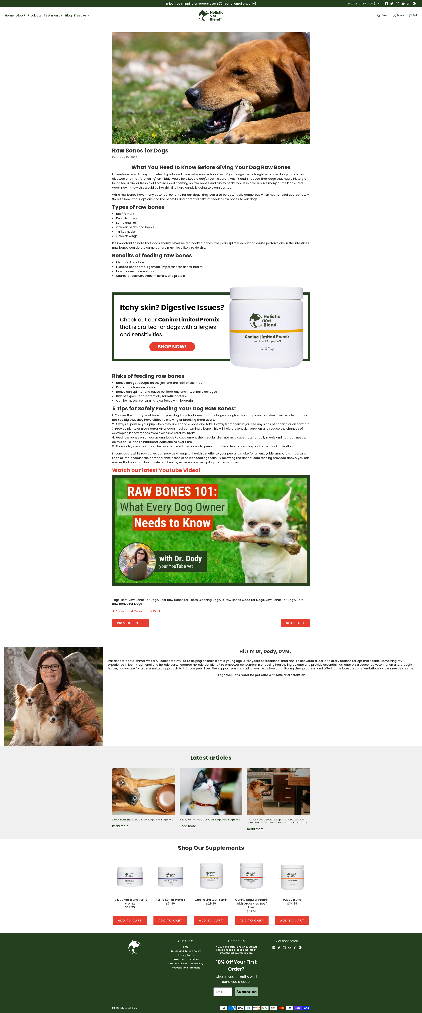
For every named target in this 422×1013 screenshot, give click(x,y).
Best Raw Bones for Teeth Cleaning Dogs (190, 600)
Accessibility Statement (186, 967)
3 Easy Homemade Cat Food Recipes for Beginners (210, 819)
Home (9, 15)
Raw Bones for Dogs (280, 600)
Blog (68, 15)
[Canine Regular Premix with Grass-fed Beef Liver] (251, 876)
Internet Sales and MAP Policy (185, 963)
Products (34, 15)
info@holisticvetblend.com (236, 953)
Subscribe (246, 992)
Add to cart (130, 920)
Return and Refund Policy (186, 951)
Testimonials (53, 15)
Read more (120, 826)
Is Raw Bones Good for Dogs (243, 600)
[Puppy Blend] (292, 876)
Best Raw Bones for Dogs (139, 600)
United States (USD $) (361, 3)
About (20, 15)
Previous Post (130, 623)
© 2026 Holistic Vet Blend (124, 1008)
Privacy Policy (186, 955)
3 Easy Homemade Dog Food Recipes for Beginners (142, 819)
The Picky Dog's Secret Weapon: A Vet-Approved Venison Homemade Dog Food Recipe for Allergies (277, 821)
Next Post (295, 623)
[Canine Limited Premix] (211, 876)
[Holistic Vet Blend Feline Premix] (130, 876)
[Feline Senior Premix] (170, 876)
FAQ (185, 947)
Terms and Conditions (185, 959)
